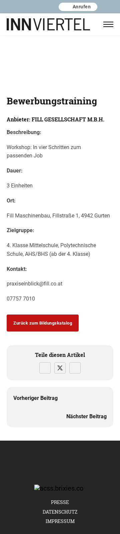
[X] (60, 368)
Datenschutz (60, 512)
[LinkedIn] (75, 368)
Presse (60, 502)
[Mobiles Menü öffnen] (108, 24)
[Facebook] (45, 368)
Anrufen (82, 6)
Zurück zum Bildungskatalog (42, 323)
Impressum (60, 521)
